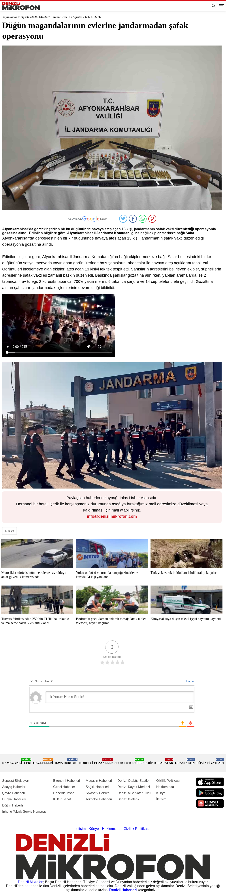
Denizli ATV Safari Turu (134, 793)
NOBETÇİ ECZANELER (96, 761)
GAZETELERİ (43, 761)
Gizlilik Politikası (168, 780)
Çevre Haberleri (13, 793)
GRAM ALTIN (185, 761)
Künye (161, 793)
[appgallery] (210, 803)
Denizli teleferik (128, 799)
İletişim (161, 799)
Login (189, 681)
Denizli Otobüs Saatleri (133, 780)
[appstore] (210, 782)
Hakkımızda (165, 787)
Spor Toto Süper (129, 761)
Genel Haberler (64, 787)
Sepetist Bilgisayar (15, 780)
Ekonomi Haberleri (66, 780)
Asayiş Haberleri (14, 787)
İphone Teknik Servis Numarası (24, 811)
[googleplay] (210, 792)
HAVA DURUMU (66, 761)
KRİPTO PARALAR (159, 761)
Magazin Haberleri (99, 780)
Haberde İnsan (63, 793)
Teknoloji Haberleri (99, 799)
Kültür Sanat (62, 799)
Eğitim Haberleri (13, 805)
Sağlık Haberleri (97, 787)
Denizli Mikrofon (30, 882)
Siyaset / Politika (97, 793)
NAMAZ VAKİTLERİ (16, 761)
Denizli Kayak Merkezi (133, 787)
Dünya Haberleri (14, 799)
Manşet (9, 531)
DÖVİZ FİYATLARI (210, 761)
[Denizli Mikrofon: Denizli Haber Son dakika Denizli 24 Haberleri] (21, 6)
